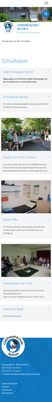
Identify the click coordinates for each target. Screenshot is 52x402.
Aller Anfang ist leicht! (18, 72)
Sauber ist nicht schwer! (19, 157)
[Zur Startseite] (8, 27)
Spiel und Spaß (13, 309)
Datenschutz (7, 393)
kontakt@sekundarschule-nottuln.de (24, 374)
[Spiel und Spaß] (48, 308)
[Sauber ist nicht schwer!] (48, 156)
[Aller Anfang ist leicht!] (48, 71)
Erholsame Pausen (16, 97)
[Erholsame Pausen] (48, 96)
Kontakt (5, 386)
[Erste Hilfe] (48, 219)
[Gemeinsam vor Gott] (48, 282)
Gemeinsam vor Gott (17, 283)
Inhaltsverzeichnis (10, 383)
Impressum (7, 390)
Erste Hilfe (10, 219)
